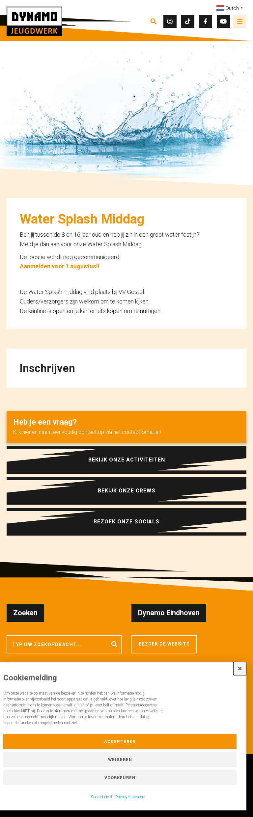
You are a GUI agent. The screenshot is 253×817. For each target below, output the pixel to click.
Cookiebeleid (101, 797)
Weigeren (120, 759)
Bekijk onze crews (126, 491)
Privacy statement (130, 797)
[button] (239, 668)
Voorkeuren (119, 777)
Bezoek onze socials (126, 521)
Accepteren (120, 741)
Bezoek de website (164, 643)
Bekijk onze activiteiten (126, 460)
